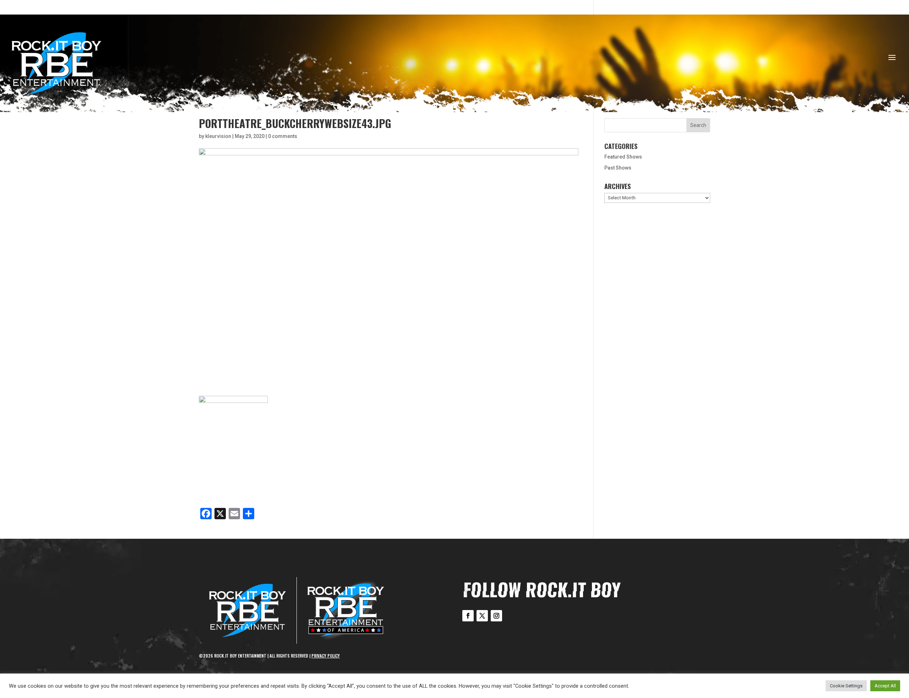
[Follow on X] (482, 615)
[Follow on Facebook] (468, 615)
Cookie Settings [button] (846, 685)
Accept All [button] (885, 685)
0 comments (282, 136)
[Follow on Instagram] (496, 615)
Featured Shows (623, 157)
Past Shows (617, 168)
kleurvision (218, 136)
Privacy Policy (325, 656)
